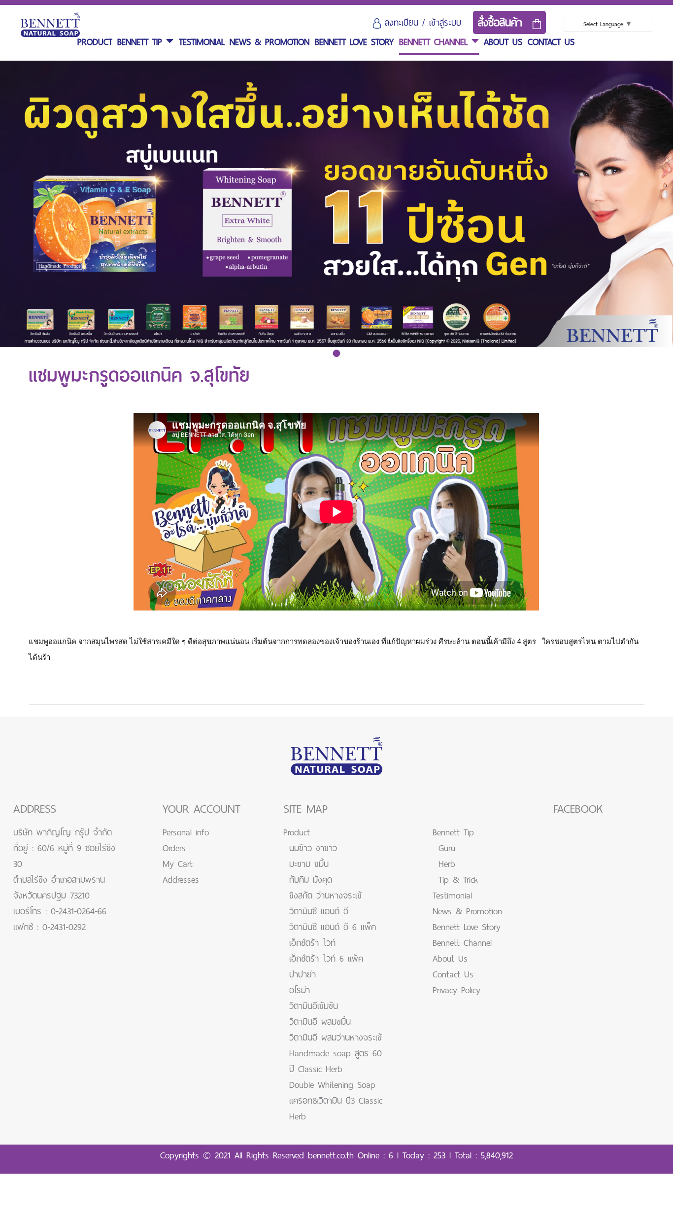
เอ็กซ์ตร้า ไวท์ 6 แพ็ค (326, 959)
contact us (551, 42)
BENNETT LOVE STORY (354, 42)
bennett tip (141, 42)
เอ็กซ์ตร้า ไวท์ (312, 943)
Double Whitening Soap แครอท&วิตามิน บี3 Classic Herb (335, 1100)
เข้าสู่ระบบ (445, 23)
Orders (174, 848)
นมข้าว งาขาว (313, 848)
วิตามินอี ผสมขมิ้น (320, 1022)
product (94, 42)
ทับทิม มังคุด (310, 880)
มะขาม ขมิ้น (309, 864)
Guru (446, 848)
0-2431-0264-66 (78, 911)
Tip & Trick (458, 880)
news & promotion (269, 42)
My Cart (178, 864)
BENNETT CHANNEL (435, 42)
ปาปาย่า (302, 974)
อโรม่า (299, 990)
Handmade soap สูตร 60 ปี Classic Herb (335, 1061)
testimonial (202, 42)
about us (503, 42)
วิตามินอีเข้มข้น (313, 1006)
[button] (336, 353)
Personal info (186, 832)
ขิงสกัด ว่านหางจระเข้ (325, 895)
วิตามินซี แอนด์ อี (318, 911)
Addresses (181, 880)
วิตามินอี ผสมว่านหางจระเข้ (335, 1037)
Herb (446, 864)
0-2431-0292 (64, 927)
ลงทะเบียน (401, 23)
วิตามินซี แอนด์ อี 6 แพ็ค (332, 927)
